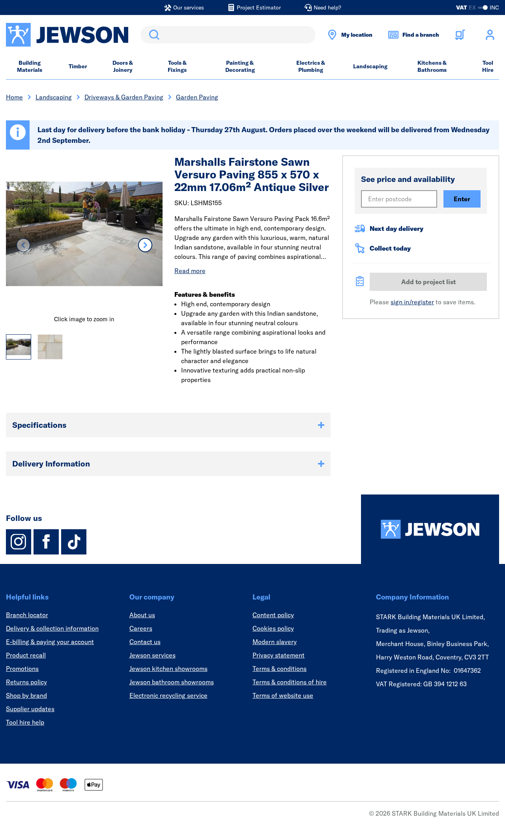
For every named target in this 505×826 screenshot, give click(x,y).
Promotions (22, 668)
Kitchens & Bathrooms (432, 66)
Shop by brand (26, 695)
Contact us (145, 642)
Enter (462, 199)
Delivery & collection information (52, 628)
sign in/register (412, 302)
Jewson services (152, 655)
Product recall (26, 655)
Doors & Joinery (122, 66)
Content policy (273, 615)
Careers (140, 628)
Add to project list (428, 282)
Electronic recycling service (168, 695)
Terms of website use (282, 695)
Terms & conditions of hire (289, 682)
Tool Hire (488, 66)
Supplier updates (30, 709)
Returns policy (26, 682)
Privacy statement (278, 655)
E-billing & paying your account (50, 642)
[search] (228, 34)
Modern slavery (274, 642)
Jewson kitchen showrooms (168, 668)
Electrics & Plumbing (310, 66)
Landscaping (370, 66)
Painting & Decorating (240, 66)
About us (142, 615)
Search (153, 34)
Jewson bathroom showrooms (171, 682)
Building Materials (29, 66)
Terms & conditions (279, 668)
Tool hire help (25, 722)
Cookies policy (273, 628)
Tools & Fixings (177, 66)
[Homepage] (430, 529)
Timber (78, 66)
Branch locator (27, 615)
